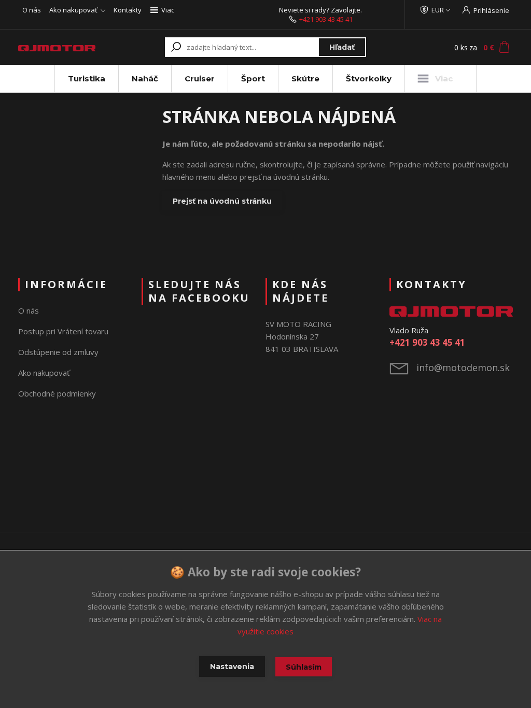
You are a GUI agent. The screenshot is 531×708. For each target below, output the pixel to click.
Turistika (86, 78)
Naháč (145, 78)
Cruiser (200, 78)
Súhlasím (304, 667)
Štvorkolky (369, 78)
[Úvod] (56, 47)
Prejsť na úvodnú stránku (222, 201)
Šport (253, 78)
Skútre (305, 78)
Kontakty (128, 10)
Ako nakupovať (73, 10)
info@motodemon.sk (463, 367)
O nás (31, 10)
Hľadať (342, 47)
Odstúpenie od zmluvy (58, 352)
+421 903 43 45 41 (326, 19)
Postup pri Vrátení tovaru (63, 331)
